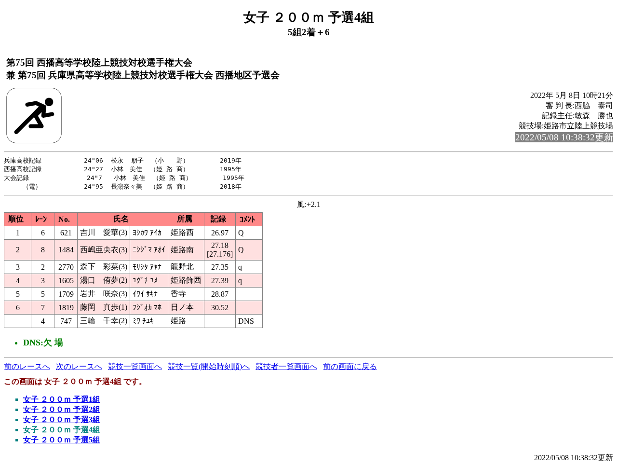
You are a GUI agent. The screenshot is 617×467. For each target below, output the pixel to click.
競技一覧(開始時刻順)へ (209, 366)
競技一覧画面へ (135, 366)
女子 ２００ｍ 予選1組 (61, 399)
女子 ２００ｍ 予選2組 (61, 409)
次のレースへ (79, 366)
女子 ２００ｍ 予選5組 (61, 440)
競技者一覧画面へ (286, 366)
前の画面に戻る (350, 366)
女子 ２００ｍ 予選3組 (61, 419)
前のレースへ (27, 366)
